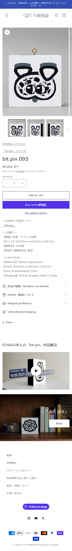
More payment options (36, 212)
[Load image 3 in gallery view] (55, 128)
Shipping (20, 171)
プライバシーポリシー (19, 470)
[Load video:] (36, 371)
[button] (6, 15)
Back (59, 423)
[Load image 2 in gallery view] (36, 128)
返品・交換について (18, 485)
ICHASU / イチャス (14, 143)
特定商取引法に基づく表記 (21, 478)
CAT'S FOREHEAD (30, 545)
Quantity (7, 176)
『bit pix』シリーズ (14, 150)
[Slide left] (3, 129)
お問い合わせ (14, 493)
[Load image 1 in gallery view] (17, 128)
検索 (9, 455)
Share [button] (9, 322)
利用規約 (11, 462)
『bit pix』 (9, 225)
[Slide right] (68, 129)
